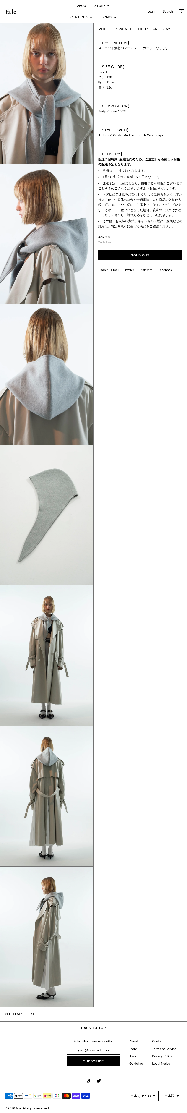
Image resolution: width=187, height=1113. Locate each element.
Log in (151, 11)
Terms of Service (164, 1049)
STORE (99, 6)
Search (168, 11)
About (133, 1041)
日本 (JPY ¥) (140, 1096)
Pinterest (146, 270)
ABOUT (82, 6)
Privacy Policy (162, 1056)
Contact (157, 1041)
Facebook (165, 270)
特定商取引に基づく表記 (128, 226)
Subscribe (93, 1061)
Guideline (136, 1063)
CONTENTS (79, 17)
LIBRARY (105, 17)
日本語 (169, 1096)
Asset (133, 1056)
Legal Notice (161, 1063)
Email (115, 270)
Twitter (129, 270)
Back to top (93, 1028)
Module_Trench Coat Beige (143, 135)
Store (133, 1049)
